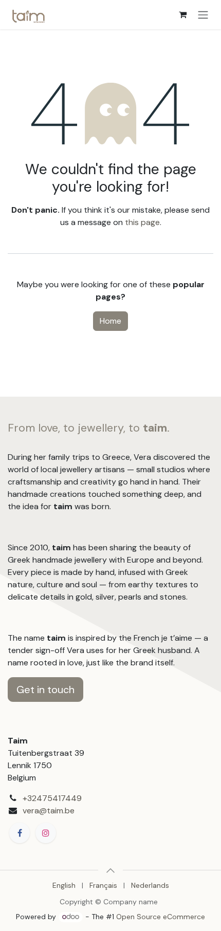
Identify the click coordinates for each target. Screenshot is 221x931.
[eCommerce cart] (182, 14)
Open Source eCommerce (160, 916)
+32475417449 (52, 798)
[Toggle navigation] (203, 14)
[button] (110, 870)
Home (110, 320)
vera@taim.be (49, 810)
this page (142, 222)
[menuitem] (64, 885)
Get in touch (45, 689)
